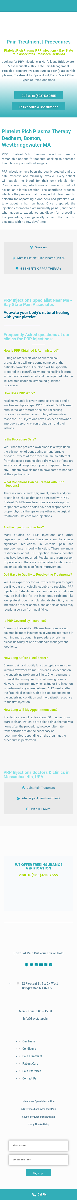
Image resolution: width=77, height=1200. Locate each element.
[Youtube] (41, 964)
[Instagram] (36, 964)
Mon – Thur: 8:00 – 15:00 (35, 1011)
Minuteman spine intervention (38, 1101)
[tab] (38, 247)
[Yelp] (45, 964)
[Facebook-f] (26, 964)
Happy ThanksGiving (38, 1124)
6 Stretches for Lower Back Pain (38, 1109)
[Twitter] (31, 964)
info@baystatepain (35, 1018)
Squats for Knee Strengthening (38, 1116)
